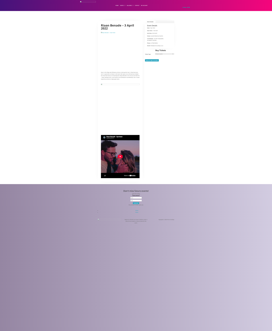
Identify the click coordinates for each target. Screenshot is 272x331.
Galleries (129, 5)
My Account (144, 5)
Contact (137, 5)
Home (117, 5)
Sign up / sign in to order (152, 60)
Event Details (150, 21)
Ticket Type (148, 54)
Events (122, 5)
